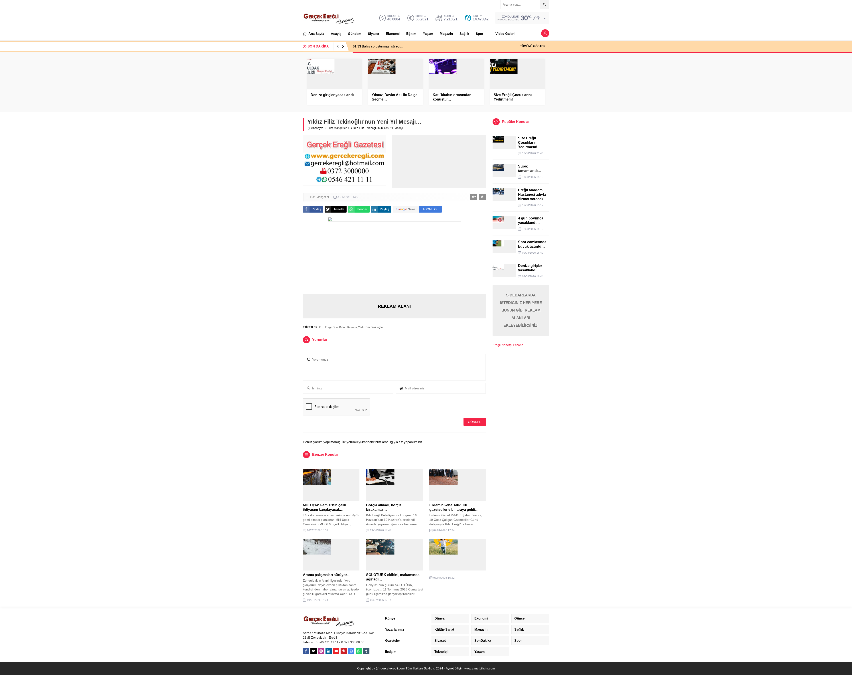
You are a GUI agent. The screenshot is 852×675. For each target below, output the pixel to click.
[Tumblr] (366, 651)
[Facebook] (306, 651)
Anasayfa (317, 128)
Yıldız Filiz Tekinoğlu (370, 327)
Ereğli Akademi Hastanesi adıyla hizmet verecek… (532, 194)
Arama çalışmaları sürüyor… (327, 575)
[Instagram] (321, 651)
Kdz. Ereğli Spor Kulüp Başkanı (338, 327)
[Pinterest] (344, 651)
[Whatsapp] (359, 651)
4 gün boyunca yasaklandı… (530, 220)
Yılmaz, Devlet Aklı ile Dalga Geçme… (395, 97)
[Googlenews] (351, 651)
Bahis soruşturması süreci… (378, 46)
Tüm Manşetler (337, 128)
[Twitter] (313, 651)
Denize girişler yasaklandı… (334, 95)
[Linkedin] (328, 651)
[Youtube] (336, 651)
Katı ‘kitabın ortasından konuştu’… (452, 97)
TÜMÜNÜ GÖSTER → (534, 46)
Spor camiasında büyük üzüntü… (532, 244)
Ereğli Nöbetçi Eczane (508, 345)
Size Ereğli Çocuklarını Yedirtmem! (513, 97)
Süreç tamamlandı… (529, 168)
